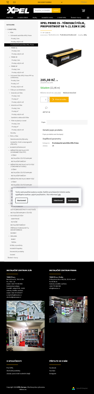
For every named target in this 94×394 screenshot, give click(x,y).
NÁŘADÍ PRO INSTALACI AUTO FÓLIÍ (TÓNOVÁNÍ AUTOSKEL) (22, 165)
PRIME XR (14, 57)
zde (59, 194)
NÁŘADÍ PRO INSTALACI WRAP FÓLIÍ (22, 179)
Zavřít (52, 108)
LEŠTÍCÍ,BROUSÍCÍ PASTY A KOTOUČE (23, 209)
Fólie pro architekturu (18, 90)
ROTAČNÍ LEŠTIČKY (17, 216)
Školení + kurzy (13, 258)
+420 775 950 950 (16, 284)
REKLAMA (14, 236)
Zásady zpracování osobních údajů (18, 374)
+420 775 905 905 (55, 286)
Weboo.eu (22, 389)
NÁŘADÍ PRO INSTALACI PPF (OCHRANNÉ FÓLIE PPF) (20, 151)
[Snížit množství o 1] (48, 101)
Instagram (52, 374)
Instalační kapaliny (16, 248)
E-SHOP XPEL (12, 29)
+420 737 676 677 (16, 293)
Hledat (56, 10)
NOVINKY (13, 233)
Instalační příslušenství (18, 147)
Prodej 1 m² (15, 84)
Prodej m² (15, 99)
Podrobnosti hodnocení (68, 35)
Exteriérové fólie (17, 93)
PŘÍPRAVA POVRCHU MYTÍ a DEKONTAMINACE (20, 229)
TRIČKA (13, 242)
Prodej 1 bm (15, 38)
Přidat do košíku (60, 99)
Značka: (82, 35)
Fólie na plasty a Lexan (18, 121)
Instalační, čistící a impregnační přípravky (21, 143)
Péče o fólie (14, 136)
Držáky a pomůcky (16, 245)
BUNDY (13, 239)
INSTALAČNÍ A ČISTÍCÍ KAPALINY (21, 158)
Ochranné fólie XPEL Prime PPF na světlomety (22, 76)
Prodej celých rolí (17, 42)
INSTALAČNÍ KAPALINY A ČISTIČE (21, 213)
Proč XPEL (10, 368)
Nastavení (21, 200)
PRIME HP (14, 66)
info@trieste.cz (16, 295)
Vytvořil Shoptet (82, 388)
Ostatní (12, 255)
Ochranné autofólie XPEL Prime (21, 35)
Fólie (11, 32)
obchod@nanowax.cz (14, 297)
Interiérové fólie (16, 105)
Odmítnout (58, 200)
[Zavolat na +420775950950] (10, 2)
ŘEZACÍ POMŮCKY (17, 206)
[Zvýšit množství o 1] (48, 98)
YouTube (52, 371)
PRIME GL (14, 48)
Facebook (52, 368)
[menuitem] (9, 18)
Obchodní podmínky (45, 2)
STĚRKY (14, 155)
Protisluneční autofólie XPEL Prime (22, 45)
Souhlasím (72, 200)
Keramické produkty (17, 251)
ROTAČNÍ (14, 222)
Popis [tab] (43, 122)
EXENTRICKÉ (15, 219)
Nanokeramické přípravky (19, 139)
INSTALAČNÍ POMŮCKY (18, 161)
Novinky (13, 133)
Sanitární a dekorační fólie (20, 117)
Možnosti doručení (69, 93)
